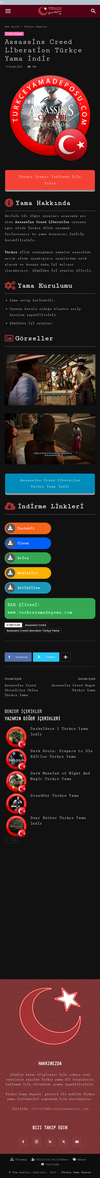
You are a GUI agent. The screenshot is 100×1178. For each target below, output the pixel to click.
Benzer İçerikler (23, 711)
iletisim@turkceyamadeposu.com (60, 1109)
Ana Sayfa (12, 26)
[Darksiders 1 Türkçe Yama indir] (16, 737)
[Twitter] (63, 1142)
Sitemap (20, 1159)
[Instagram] (36, 1142)
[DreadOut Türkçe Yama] (16, 804)
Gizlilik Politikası (51, 1159)
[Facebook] (23, 1142)
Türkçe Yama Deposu (76, 1172)
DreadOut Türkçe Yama (54, 795)
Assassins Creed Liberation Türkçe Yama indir (50, 483)
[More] (65, 657)
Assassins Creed (35, 625)
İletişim (51, 1164)
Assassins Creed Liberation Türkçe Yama (33, 630)
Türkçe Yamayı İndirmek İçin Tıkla (50, 180)
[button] (7, 11)
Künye (81, 1159)
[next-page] (15, 840)
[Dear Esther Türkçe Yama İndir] (16, 826)
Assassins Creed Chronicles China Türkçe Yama (21, 690)
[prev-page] (7, 840)
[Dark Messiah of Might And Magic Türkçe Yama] (16, 782)
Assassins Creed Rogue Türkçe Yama (73, 688)
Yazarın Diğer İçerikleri (32, 718)
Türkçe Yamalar (35, 26)
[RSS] (50, 1142)
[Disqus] (50, 913)
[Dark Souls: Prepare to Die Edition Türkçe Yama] (16, 759)
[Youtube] (77, 1142)
